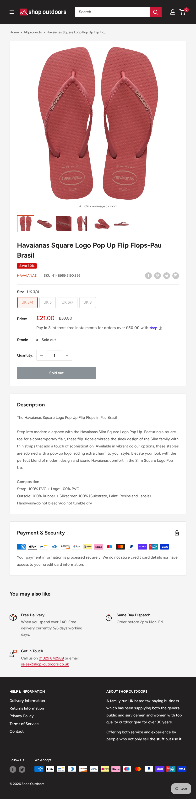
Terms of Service (24, 723)
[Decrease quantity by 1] (42, 355)
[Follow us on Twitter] (22, 769)
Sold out (56, 373)
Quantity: (25, 355)
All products (33, 32)
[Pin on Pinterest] (157, 275)
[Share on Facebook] (148, 275)
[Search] (156, 12)
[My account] (172, 12)
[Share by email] (175, 275)
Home (14, 32)
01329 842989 (51, 658)
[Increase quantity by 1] (67, 355)
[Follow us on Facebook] (13, 769)
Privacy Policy (22, 716)
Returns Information (27, 708)
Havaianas (27, 276)
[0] (182, 12)
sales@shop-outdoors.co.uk (45, 664)
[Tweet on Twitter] (166, 275)
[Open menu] (12, 12)
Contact (17, 731)
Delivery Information (27, 700)
